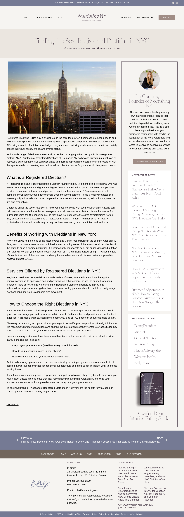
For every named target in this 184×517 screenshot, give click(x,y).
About (27, 17)
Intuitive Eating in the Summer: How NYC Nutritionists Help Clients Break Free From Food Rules (148, 189)
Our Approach (44, 17)
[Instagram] (177, 3)
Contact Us (13, 404)
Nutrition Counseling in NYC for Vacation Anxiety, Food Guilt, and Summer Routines (148, 253)
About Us (76, 454)
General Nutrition (145, 337)
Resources (142, 17)
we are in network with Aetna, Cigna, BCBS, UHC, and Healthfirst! (92, 2)
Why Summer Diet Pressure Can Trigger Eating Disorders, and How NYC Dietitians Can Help (149, 212)
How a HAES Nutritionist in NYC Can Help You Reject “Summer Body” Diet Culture (148, 274)
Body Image (142, 362)
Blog (60, 17)
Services (126, 17)
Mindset (139, 331)
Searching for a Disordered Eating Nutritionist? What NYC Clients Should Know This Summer (149, 232)
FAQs (89, 454)
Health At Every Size (147, 350)
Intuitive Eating (144, 344)
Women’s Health (145, 356)
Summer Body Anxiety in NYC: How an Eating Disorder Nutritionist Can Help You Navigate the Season (148, 297)
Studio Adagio (138, 514)
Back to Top (47, 454)
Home (63, 454)
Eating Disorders (145, 325)
